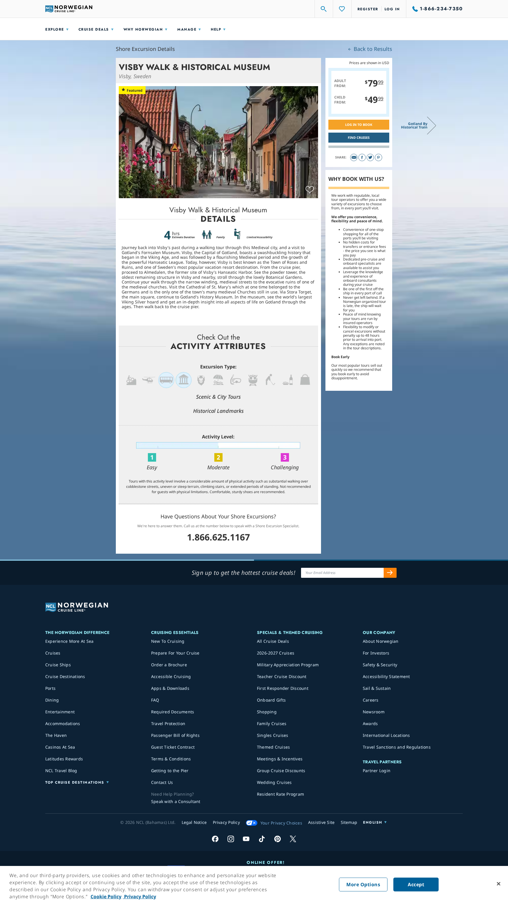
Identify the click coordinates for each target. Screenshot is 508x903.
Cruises (53, 653)
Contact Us (162, 782)
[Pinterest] (378, 157)
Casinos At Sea (60, 747)
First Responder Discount (282, 688)
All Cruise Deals (273, 641)
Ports (50, 688)
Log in (392, 9)
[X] (293, 838)
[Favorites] (342, 9)
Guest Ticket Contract (173, 747)
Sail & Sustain (377, 688)
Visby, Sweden (135, 76)
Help (216, 29)
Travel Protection (168, 723)
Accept (416, 884)
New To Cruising (168, 641)
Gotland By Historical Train (414, 125)
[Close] (498, 883)
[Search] (324, 9)
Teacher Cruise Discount (282, 676)
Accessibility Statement (386, 676)
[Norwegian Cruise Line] (68, 8)
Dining (52, 700)
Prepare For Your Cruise (175, 653)
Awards (370, 723)
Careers (371, 700)
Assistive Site (321, 822)
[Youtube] (246, 838)
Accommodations (62, 723)
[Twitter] (370, 157)
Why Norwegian (143, 29)
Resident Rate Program (280, 794)
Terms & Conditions (171, 759)
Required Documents (172, 712)
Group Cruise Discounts (281, 770)
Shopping (267, 712)
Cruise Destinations (65, 676)
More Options (363, 884)
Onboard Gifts (271, 700)
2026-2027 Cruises (275, 653)
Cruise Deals (93, 29)
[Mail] (353, 157)
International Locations (386, 735)
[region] (254, 884)
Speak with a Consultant (175, 801)
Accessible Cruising (171, 676)
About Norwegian (381, 641)
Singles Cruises (272, 735)
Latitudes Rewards (64, 759)
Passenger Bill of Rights (175, 735)
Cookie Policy (106, 896)
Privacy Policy (139, 896)
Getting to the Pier (170, 770)
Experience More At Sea (69, 641)
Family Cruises (272, 723)
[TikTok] (261, 838)
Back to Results (372, 48)
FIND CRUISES (359, 137)
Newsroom (374, 712)
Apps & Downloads (170, 688)
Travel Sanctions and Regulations (397, 747)
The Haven (56, 735)
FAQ (155, 700)
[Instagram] (230, 838)
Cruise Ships (58, 664)
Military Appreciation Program (288, 664)
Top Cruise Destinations (74, 782)
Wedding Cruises (274, 782)
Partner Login (376, 770)
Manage (186, 29)
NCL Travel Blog (61, 770)
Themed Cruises (273, 747)
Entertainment (60, 712)
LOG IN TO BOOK (358, 124)
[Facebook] (362, 157)
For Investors (376, 653)
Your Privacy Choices (281, 823)
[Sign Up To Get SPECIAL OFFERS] (390, 573)
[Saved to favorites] (310, 189)
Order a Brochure (169, 664)
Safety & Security (380, 664)
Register (367, 9)
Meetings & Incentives (280, 759)
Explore (54, 29)
